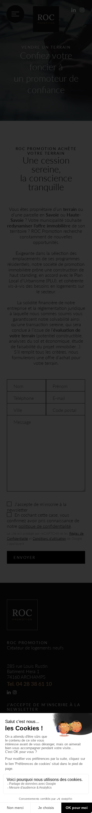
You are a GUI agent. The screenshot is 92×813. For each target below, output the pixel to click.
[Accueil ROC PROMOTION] (46, 30)
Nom (18, 386)
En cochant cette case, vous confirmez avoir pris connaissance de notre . (43, 520)
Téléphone (24, 398)
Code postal (64, 410)
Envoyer (25, 557)
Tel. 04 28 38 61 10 (29, 683)
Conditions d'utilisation (49, 538)
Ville (18, 410)
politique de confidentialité (44, 526)
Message (22, 422)
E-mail (59, 398)
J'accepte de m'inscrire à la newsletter (36, 507)
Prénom (60, 386)
